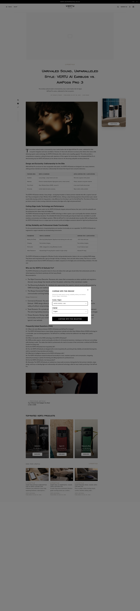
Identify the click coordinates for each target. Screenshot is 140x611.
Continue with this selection (70, 319)
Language (54, 308)
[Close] (87, 290)
